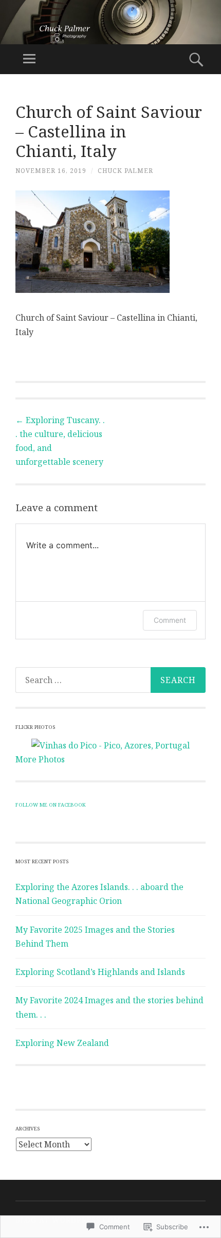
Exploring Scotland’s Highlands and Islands (100, 972)
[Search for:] (110, 680)
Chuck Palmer (125, 170)
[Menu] (29, 59)
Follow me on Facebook (50, 804)
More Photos (40, 759)
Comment (170, 620)
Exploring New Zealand (62, 1043)
